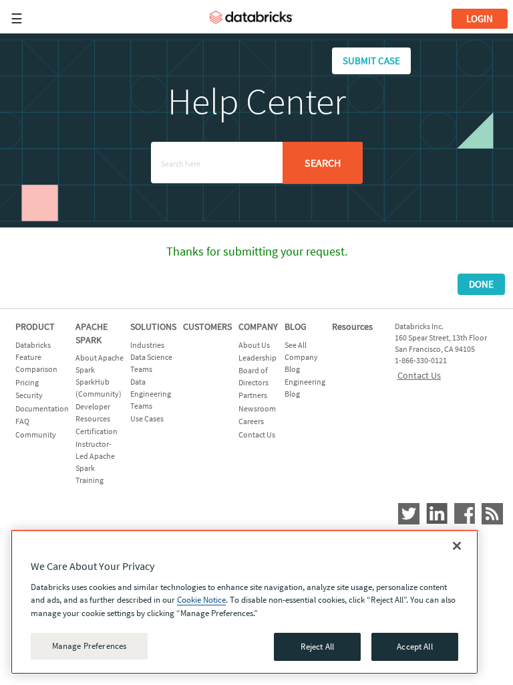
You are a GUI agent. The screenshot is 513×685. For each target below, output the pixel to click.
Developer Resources (92, 412)
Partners (252, 395)
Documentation (42, 408)
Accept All (414, 646)
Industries (147, 345)
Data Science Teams (151, 363)
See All (296, 345)
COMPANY (258, 326)
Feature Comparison (36, 363)
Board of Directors (253, 376)
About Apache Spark (99, 364)
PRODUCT (35, 326)
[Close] (457, 546)
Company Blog (301, 363)
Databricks (33, 345)
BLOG (296, 326)
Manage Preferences (89, 646)
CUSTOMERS (207, 326)
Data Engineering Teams (150, 394)
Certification (96, 431)
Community (35, 434)
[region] (244, 602)
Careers (251, 421)
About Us (254, 345)
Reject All (317, 646)
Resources (352, 326)
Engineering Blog (305, 388)
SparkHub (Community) (98, 388)
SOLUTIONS (153, 326)
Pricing (27, 382)
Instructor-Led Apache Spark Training (95, 462)
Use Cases (147, 418)
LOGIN (479, 18)
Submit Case (371, 60)
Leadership (257, 358)
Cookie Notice (201, 599)
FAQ (22, 421)
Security (29, 395)
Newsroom (257, 408)
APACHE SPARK (91, 333)
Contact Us (256, 434)
